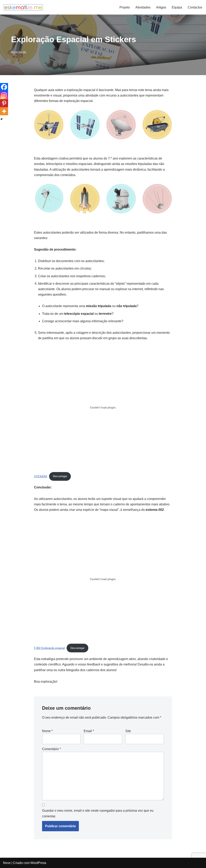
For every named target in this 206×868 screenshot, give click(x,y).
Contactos (195, 7)
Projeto (124, 7)
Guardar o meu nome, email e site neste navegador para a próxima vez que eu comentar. (97, 813)
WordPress (38, 863)
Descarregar (60, 476)
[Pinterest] (4, 103)
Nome (47, 731)
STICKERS (40, 476)
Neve (7, 863)
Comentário (51, 749)
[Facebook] (4, 87)
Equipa (177, 7)
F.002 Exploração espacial (49, 648)
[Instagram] (4, 95)
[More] (4, 111)
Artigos (161, 7)
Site (128, 731)
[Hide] (1, 119)
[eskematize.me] (23, 7)
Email (89, 731)
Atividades (142, 7)
